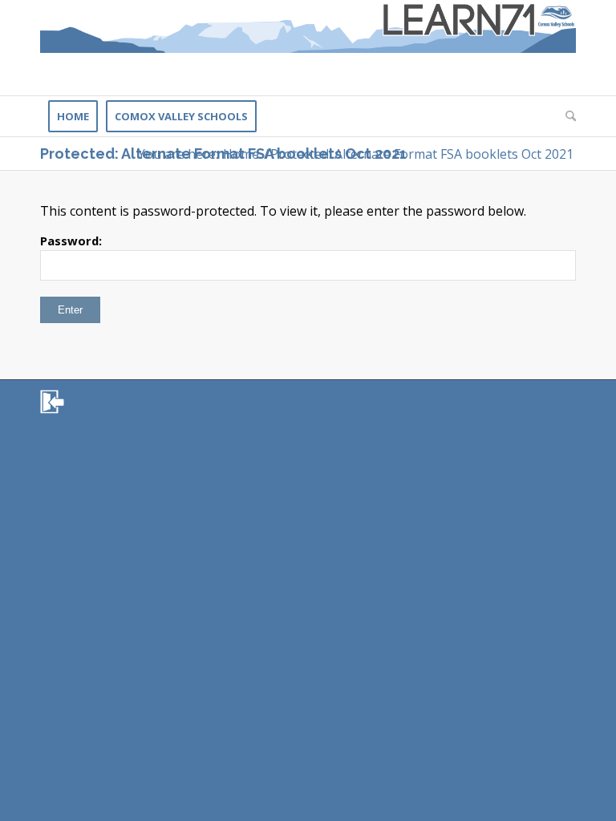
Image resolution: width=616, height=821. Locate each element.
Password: (71, 241)
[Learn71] (308, 47)
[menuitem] (73, 116)
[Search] (566, 116)
